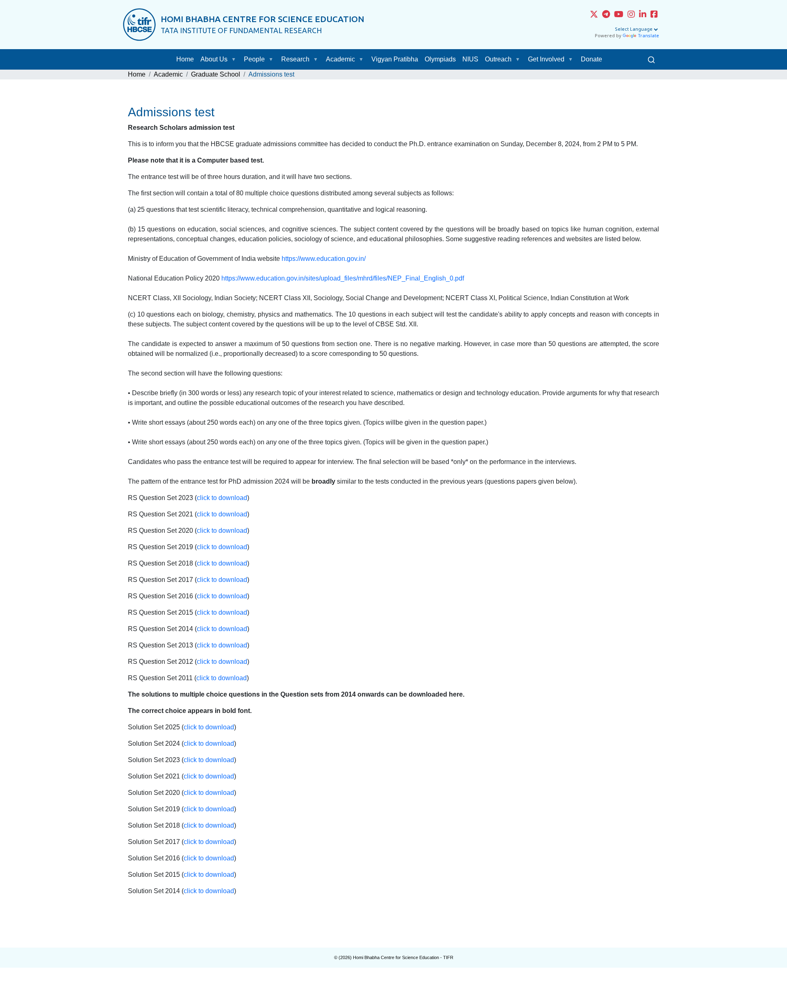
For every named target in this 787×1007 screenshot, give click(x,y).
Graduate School (215, 74)
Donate (591, 59)
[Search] (651, 59)
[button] (235, 59)
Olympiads (440, 59)
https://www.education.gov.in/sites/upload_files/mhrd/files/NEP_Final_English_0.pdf (342, 278)
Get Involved (546, 59)
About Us (213, 59)
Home (185, 59)
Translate (648, 36)
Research (295, 59)
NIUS (470, 59)
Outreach (498, 59)
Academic (340, 59)
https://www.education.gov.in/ (324, 258)
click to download (222, 497)
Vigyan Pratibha (394, 59)
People (254, 59)
